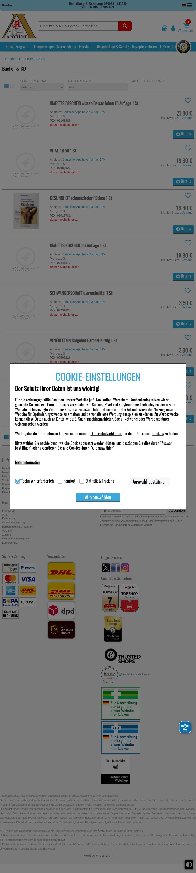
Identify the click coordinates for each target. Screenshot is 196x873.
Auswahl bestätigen (150, 481)
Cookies (158, 433)
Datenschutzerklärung (106, 433)
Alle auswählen (98, 497)
